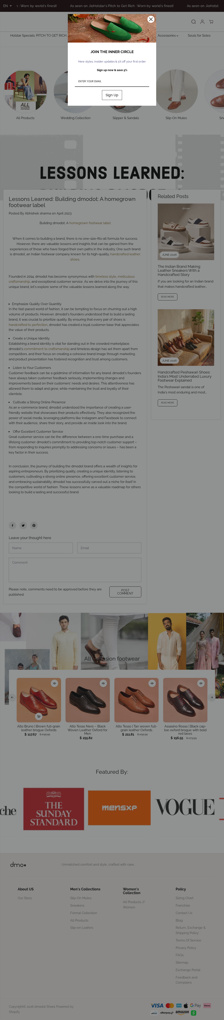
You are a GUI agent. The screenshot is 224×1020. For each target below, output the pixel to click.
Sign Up (112, 95)
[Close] (151, 19)
